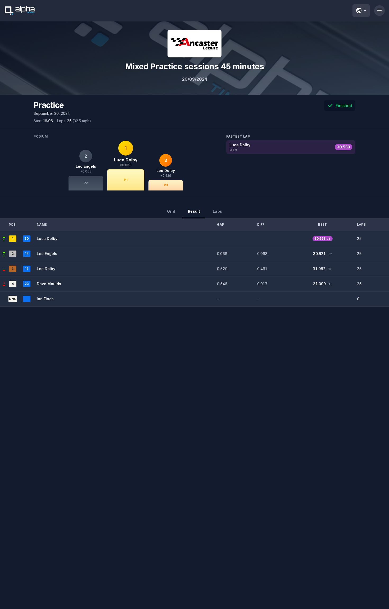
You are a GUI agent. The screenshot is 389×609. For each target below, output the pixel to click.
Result (194, 211)
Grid (171, 211)
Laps (217, 211)
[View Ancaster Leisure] (194, 43)
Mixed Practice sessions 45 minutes (194, 66)
